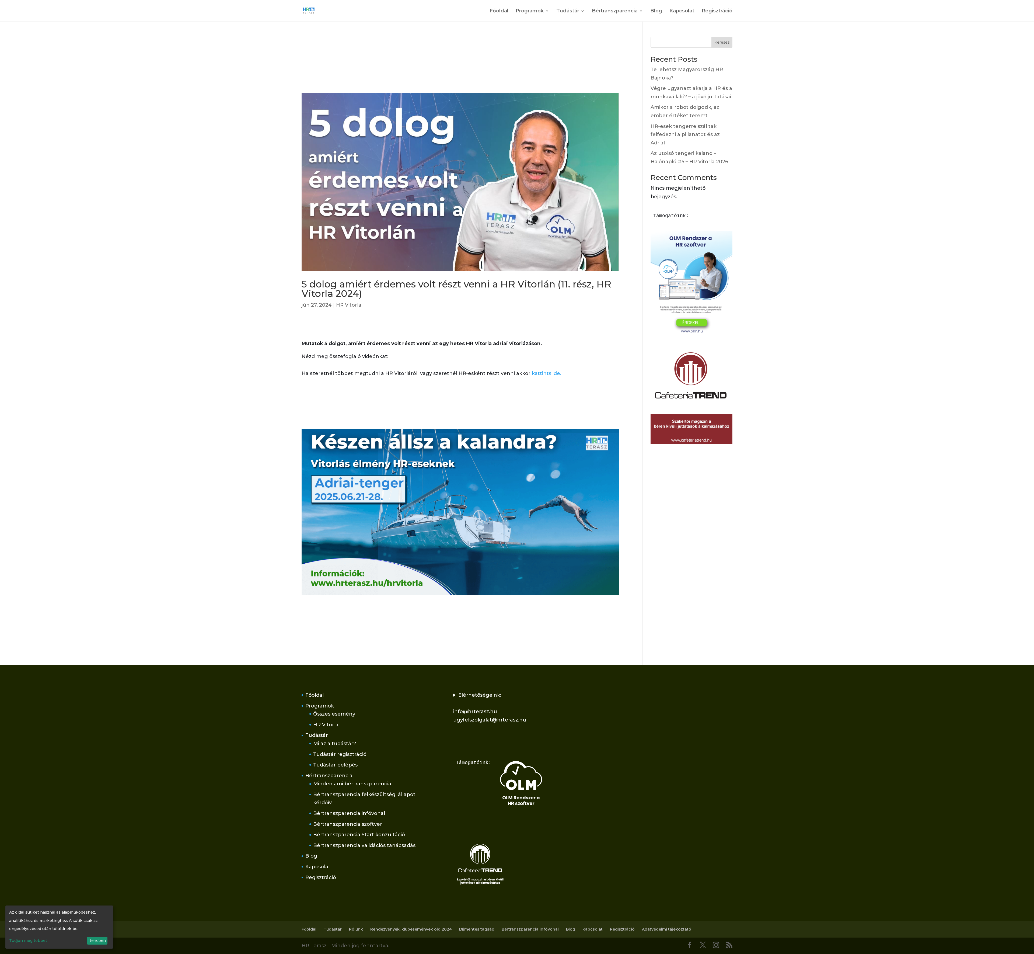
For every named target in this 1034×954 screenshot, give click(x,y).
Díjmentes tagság (476, 929)
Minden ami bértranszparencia (352, 784)
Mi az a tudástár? (334, 744)
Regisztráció (717, 11)
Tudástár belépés (335, 765)
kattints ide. (546, 373)
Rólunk (356, 929)
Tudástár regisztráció (339, 754)
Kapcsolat (681, 11)
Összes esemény (334, 714)
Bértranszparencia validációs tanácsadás (364, 845)
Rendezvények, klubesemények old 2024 (411, 929)
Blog (656, 11)
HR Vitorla (348, 305)
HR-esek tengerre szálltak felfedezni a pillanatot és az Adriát (685, 134)
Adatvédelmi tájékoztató (666, 929)
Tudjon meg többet (28, 940)
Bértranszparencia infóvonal (349, 813)
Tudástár (567, 11)
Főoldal (499, 11)
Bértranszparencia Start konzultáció (359, 835)
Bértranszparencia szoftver (347, 824)
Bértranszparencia (615, 11)
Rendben (97, 940)
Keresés (721, 42)
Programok (530, 11)
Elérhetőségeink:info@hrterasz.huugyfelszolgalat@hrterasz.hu (489, 707)
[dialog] (59, 927)
